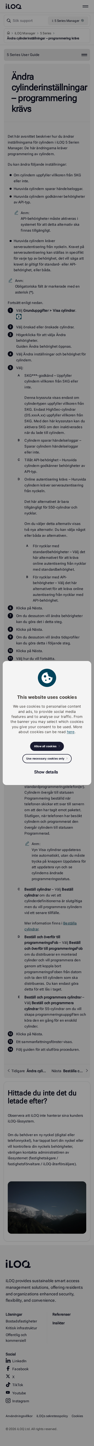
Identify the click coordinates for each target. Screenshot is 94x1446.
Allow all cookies (45, 746)
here (71, 731)
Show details (46, 772)
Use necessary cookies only (45, 758)
